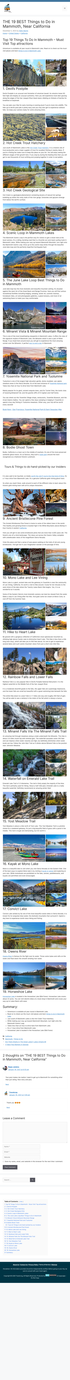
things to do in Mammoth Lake (29, 51)
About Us (16, 1265)
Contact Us (24, 1265)
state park (43, 454)
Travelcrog (13, 1092)
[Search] (32, 1180)
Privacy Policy (33, 1265)
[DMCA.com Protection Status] (51, 1276)
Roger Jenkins (13, 1067)
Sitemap (54, 1265)
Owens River (7, 956)
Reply (7, 1084)
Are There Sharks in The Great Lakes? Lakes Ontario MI (25, 1042)
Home (5, 33)
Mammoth (9, 1039)
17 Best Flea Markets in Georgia (16, 1045)
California (24, 33)
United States (14, 33)
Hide (21, 1201)
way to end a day (35, 343)
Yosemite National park (58, 383)
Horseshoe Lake (9, 996)
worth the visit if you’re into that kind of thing (47, 476)
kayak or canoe (47, 871)
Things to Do (18, 1039)
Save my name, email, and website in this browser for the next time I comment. (34, 1161)
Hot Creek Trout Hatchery (39, 148)
